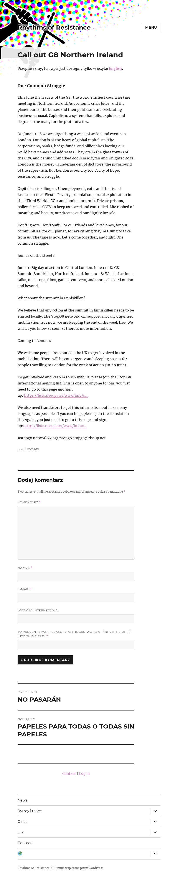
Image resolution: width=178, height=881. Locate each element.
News (22, 800)
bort (20, 449)
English (115, 68)
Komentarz (29, 502)
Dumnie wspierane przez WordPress (78, 868)
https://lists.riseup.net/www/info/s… (56, 395)
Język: (20, 853)
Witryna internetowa (38, 610)
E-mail (25, 589)
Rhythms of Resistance (54, 27)
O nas (22, 822)
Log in (84, 773)
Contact (69, 773)
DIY (21, 832)
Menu (151, 27)
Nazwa (25, 568)
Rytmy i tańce (30, 811)
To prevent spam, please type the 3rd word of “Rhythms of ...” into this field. (74, 634)
